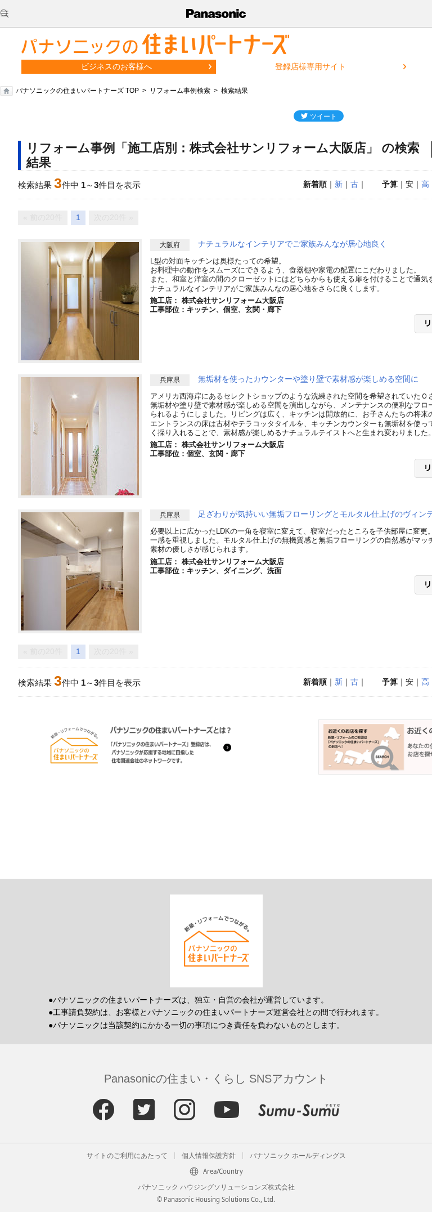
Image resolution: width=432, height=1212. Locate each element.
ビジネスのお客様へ (116, 66)
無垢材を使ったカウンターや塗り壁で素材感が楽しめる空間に (308, 378)
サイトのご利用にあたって (127, 1156)
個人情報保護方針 (209, 1156)
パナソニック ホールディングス (298, 1156)
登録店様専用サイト (310, 66)
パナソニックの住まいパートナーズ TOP (77, 91)
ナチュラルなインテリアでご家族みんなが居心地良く (292, 243)
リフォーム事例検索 (180, 91)
